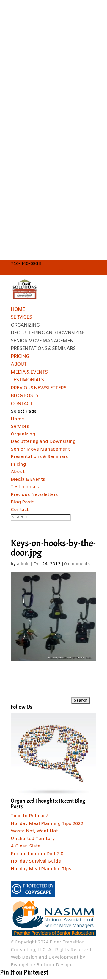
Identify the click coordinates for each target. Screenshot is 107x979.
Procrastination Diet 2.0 (37, 854)
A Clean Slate (25, 846)
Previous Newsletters (38, 388)
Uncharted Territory (33, 839)
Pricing (20, 357)
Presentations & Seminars (43, 349)
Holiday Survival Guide (36, 861)
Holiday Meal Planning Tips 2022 (47, 824)
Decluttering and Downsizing (48, 333)
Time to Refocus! (29, 816)
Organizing (25, 325)
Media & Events (29, 372)
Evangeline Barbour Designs (42, 965)
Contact (21, 404)
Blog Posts (24, 396)
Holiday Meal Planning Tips (41, 869)
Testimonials (27, 380)
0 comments (77, 564)
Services (21, 317)
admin (23, 564)
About (18, 364)
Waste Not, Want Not (34, 831)
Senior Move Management (43, 341)
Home (18, 309)
